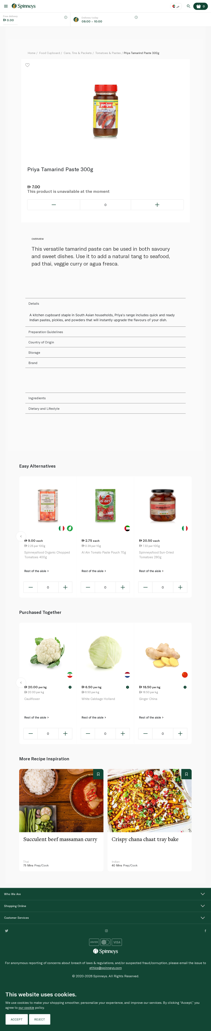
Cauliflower (32, 699)
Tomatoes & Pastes (108, 53)
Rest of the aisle (35, 571)
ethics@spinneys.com (105, 968)
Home (31, 53)
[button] (21, 537)
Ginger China (148, 699)
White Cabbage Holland (98, 699)
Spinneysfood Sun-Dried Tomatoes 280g (156, 554)
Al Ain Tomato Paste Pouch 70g (104, 552)
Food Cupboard (49, 53)
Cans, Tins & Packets (78, 53)
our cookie (26, 1007)
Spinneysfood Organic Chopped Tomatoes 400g (47, 554)
